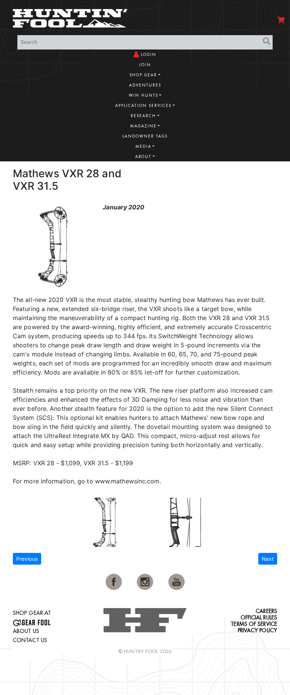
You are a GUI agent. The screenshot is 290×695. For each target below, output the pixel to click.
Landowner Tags (145, 136)
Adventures (145, 85)
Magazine (143, 126)
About (143, 156)
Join (145, 64)
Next (268, 559)
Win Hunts (143, 95)
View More (254, 172)
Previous (27, 559)
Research (143, 115)
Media (143, 146)
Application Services (143, 105)
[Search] (266, 41)
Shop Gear (143, 75)
